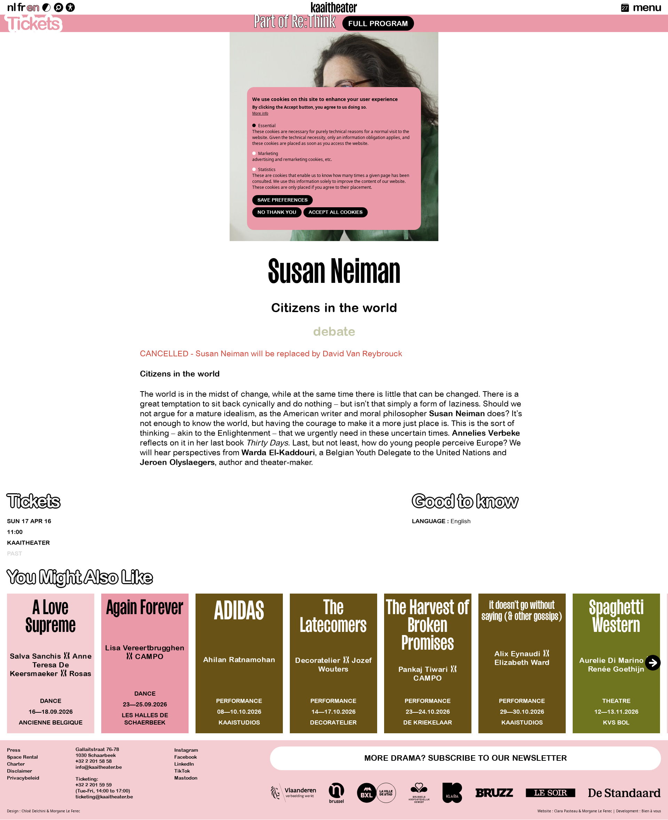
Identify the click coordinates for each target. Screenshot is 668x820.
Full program (378, 23)
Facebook (185, 757)
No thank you (276, 212)
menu (647, 7)
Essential (267, 126)
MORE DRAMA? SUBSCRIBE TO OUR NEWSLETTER (465, 758)
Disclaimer (19, 771)
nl (11, 7)
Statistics (267, 169)
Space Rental (22, 757)
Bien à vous (651, 811)
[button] (653, 663)
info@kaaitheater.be (98, 767)
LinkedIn (184, 764)
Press (14, 750)
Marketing (268, 153)
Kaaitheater (28, 543)
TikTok (182, 771)
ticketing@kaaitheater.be (104, 797)
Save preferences (282, 200)
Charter (16, 764)
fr (21, 7)
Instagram (186, 750)
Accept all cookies (336, 212)
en (32, 7)
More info (260, 113)
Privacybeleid (23, 778)
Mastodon (185, 778)
